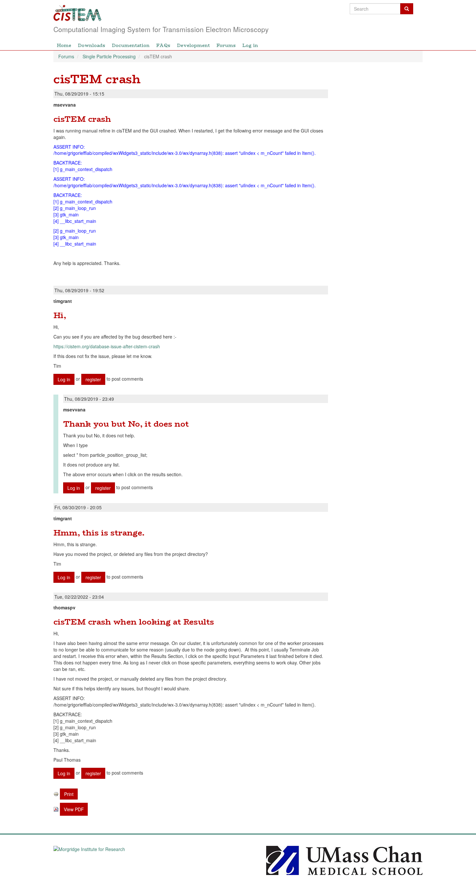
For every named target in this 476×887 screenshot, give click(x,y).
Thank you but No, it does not (126, 424)
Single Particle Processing (109, 56)
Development (193, 45)
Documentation (131, 45)
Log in (250, 45)
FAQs (163, 45)
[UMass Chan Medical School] (344, 860)
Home (64, 45)
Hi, (59, 315)
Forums (226, 45)
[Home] (201, 13)
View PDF (74, 809)
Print (69, 794)
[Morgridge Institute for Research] (131, 860)
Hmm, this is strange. (98, 533)
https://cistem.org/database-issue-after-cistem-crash (106, 346)
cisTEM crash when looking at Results (133, 622)
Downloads (91, 45)
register (93, 379)
